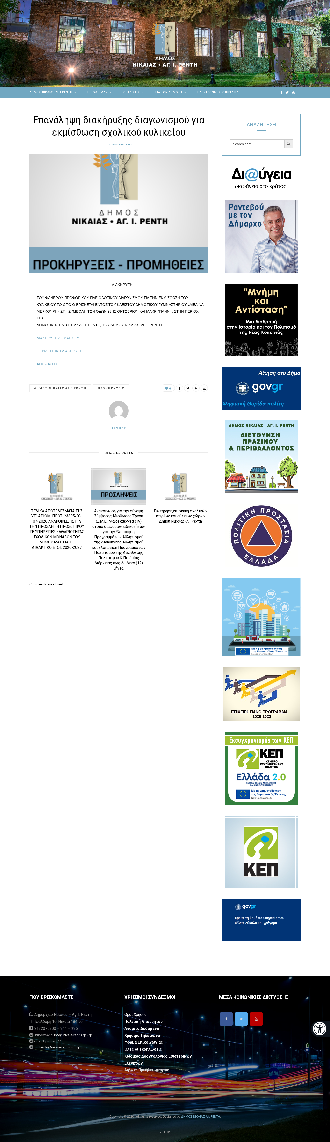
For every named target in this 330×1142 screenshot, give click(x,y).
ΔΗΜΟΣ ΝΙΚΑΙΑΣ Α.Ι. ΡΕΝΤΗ (200, 1116)
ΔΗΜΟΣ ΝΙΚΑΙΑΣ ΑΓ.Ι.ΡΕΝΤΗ (50, 92)
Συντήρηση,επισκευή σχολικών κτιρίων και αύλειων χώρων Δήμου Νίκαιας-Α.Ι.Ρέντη (180, 516)
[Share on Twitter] (17, 312)
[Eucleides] (320, 1029)
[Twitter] (241, 1019)
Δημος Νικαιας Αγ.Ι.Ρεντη (60, 388)
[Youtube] (256, 1019)
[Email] (17, 336)
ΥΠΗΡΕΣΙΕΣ (131, 92)
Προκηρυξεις (120, 144)
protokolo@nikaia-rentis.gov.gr (57, 1047)
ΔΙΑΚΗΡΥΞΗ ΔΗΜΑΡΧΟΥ (58, 338)
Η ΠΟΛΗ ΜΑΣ (97, 92)
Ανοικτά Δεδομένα (141, 1028)
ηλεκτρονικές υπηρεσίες (218, 92)
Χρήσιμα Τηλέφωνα (142, 1035)
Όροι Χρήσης (135, 1014)
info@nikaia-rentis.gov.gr (73, 1035)
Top (166, 1132)
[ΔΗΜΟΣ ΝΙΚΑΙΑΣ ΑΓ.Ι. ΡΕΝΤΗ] (165, 43)
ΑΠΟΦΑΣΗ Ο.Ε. (50, 364)
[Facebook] (226, 1019)
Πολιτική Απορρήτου (143, 1021)
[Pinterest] (17, 324)
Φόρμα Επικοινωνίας (143, 1042)
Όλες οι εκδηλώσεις (143, 1049)
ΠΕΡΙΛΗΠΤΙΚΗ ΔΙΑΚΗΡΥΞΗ (60, 351)
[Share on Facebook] (17, 299)
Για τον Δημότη (168, 92)
